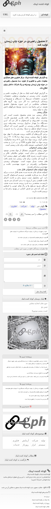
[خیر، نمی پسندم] (10, 214)
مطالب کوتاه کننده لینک (24, 456)
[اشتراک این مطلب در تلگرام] (19, 219)
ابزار (34, 445)
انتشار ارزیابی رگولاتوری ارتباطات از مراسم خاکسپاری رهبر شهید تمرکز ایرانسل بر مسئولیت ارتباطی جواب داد (27, 362)
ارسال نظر (40, 292)
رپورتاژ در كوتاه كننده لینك (41, 503)
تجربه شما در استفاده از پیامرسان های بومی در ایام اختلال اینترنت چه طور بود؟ (26, 368)
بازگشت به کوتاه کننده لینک (16, 460)
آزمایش (25, 440)
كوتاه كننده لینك (41, 4)
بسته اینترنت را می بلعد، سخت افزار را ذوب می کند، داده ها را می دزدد (27, 376)
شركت (24, 206)
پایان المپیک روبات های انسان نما (38, 241)
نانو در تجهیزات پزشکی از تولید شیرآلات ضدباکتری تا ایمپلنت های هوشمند (28, 232)
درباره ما (46, 496)
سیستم (42, 445)
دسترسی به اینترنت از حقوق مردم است (36, 399)
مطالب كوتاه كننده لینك (42, 506)
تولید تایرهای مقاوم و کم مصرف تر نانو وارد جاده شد (32, 237)
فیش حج (44, 307)
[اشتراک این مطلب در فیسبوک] (14, 219)
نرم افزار (14, 142)
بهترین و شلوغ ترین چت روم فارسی (37, 373)
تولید (32, 206)
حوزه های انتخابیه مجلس (38, 303)
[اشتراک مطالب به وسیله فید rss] (5, 219)
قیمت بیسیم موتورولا (39, 311)
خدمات (16, 445)
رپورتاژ (26, 445)
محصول (25, 107)
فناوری (14, 206)
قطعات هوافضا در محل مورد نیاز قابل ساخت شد (34, 244)
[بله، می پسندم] (22, 214)
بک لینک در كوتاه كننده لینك (40, 499)
